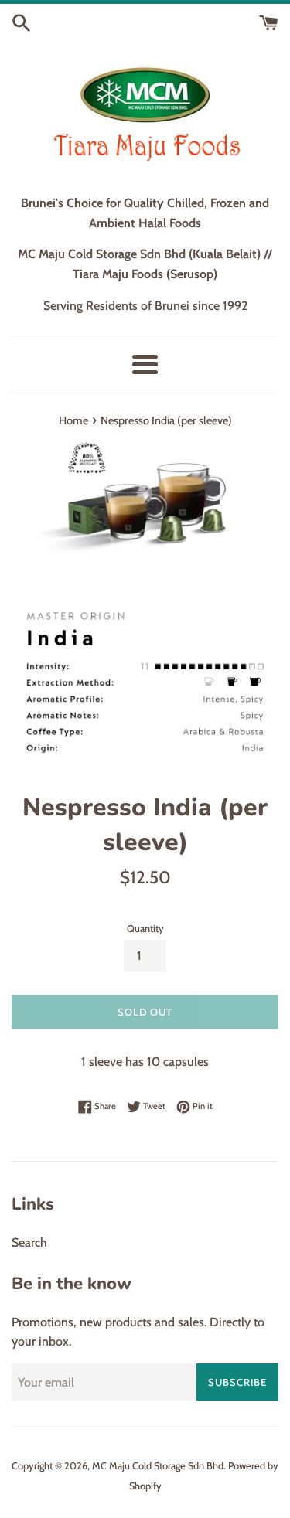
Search (29, 1242)
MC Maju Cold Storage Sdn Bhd (157, 1466)
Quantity (145, 928)
